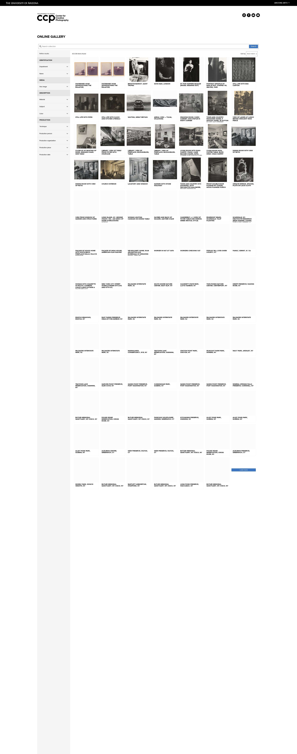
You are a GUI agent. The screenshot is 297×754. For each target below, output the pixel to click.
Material (42, 99)
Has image (43, 87)
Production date (44, 155)
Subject (42, 107)
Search (253, 46)
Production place (45, 148)
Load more (244, 470)
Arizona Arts (281, 3)
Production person (45, 134)
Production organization (47, 140)
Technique (43, 126)
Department (43, 67)
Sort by (243, 54)
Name (41, 74)
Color (41, 114)
